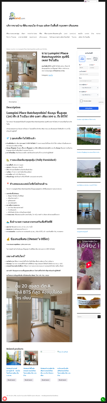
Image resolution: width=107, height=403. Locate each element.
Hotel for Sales (32, 33)
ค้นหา (23, 33)
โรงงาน (74, 37)
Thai (88, 1)
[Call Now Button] (103, 399)
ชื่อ (80, 65)
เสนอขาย (89, 59)
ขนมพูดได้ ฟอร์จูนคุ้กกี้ (82, 231)
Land (65, 33)
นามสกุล (91, 65)
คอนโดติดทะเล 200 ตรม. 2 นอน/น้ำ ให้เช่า (87, 185)
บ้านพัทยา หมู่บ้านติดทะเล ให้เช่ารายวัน (86, 119)
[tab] (12, 102)
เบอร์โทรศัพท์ (83, 71)
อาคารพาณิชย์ (22, 37)
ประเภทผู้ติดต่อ (83, 84)
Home (98, 33)
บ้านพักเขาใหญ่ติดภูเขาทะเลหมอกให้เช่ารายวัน (88, 152)
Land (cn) (73, 33)
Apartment (33, 37)
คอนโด (80, 33)
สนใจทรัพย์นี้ (82, 58)
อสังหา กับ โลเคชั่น (84, 37)
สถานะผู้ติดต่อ (83, 91)
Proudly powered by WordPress (50, 395)
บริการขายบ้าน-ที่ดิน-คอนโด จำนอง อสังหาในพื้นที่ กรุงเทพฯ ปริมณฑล (42, 25)
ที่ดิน (40, 33)
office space (43, 37)
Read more (11, 380)
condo (87, 33)
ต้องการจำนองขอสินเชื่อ (95, 59)
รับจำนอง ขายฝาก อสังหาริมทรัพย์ (59, 37)
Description (13, 102)
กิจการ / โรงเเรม (11, 37)
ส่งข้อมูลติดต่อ (88, 108)
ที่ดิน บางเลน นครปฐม (12, 33)
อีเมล (80, 78)
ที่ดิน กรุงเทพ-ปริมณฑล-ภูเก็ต (53, 33)
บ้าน (92, 33)
